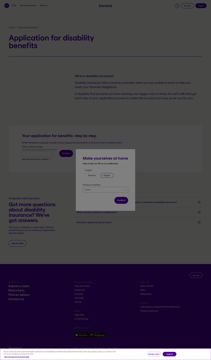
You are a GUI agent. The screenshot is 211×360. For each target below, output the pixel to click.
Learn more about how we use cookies (16, 357)
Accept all (169, 354)
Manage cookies (154, 354)
